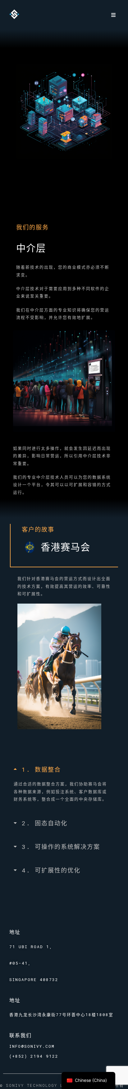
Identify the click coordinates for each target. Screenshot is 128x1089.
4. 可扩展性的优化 (51, 870)
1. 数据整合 (41, 769)
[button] (113, 14)
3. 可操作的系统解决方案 (61, 846)
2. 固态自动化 (44, 823)
